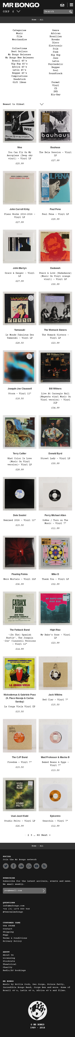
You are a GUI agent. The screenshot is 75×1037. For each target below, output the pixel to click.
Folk (55, 48)
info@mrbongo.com (13, 905)
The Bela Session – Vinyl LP (55, 154)
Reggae (56, 67)
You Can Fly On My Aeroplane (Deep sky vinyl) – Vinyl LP (19, 155)
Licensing (9, 958)
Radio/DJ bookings (14, 970)
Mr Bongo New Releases (19, 57)
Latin (55, 61)
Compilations (19, 76)
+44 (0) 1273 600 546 (16, 908)
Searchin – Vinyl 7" (55, 821)
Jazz (55, 58)
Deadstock (19, 79)
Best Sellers (19, 51)
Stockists (9, 961)
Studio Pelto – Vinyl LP (19, 821)
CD (55, 88)
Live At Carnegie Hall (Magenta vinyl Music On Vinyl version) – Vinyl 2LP (55, 398)
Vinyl (55, 85)
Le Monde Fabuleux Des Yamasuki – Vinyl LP (20, 336)
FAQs (5, 935)
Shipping (8, 932)
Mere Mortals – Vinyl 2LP (19, 579)
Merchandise (19, 39)
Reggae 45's (19, 73)
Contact (7, 928)
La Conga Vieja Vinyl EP (19, 706)
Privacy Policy (12, 941)
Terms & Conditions (15, 938)
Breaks (56, 39)
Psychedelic (55, 64)
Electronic (55, 45)
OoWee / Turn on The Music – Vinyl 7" (55, 522)
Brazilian (56, 36)
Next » (46, 835)
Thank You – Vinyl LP (55, 579)
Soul (55, 70)
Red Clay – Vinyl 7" (55, 699)
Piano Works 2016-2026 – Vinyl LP (19, 216)
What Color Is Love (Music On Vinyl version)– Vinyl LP (20, 461)
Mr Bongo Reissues (19, 54)
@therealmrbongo (13, 912)
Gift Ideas (19, 82)
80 (38, 835)
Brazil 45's (19, 60)
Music (19, 33)
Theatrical (9, 964)
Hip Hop (55, 55)
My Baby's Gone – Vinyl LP (55, 636)
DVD (56, 91)
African (55, 33)
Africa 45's (19, 67)
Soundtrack (55, 73)
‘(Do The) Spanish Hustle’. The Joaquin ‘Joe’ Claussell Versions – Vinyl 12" (19, 639)
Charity (7, 967)
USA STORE (9, 925)
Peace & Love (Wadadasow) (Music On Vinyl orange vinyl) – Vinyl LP (55, 276)
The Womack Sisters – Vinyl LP (55, 336)
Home (34, 19)
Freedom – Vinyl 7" (20, 762)
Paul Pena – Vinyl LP (55, 214)
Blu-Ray (55, 94)
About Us (8, 955)
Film (19, 36)
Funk (55, 52)
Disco (55, 42)
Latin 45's (19, 70)
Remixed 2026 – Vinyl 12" (19, 520)
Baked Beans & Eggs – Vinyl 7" (55, 764)
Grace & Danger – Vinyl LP (19, 275)
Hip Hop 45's (19, 63)
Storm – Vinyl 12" (19, 393)
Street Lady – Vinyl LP (55, 458)
